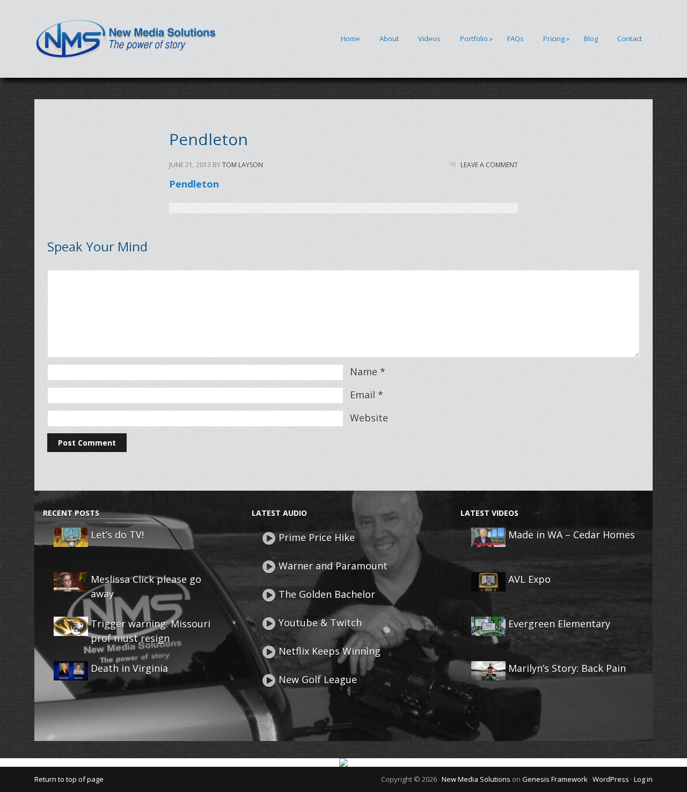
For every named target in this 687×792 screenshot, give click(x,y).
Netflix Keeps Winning (330, 651)
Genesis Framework (555, 779)
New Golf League (318, 679)
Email (362, 394)
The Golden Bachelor (327, 594)
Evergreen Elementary (559, 623)
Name (363, 371)
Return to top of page (69, 779)
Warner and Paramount (333, 565)
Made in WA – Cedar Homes (571, 534)
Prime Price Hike (317, 537)
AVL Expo (529, 579)
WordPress (611, 779)
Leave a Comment (489, 164)
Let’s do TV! (117, 534)
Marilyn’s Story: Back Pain (567, 668)
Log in (643, 779)
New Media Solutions (476, 779)
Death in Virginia (129, 668)
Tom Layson (242, 164)
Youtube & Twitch (320, 622)
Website (369, 417)
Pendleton (194, 183)
